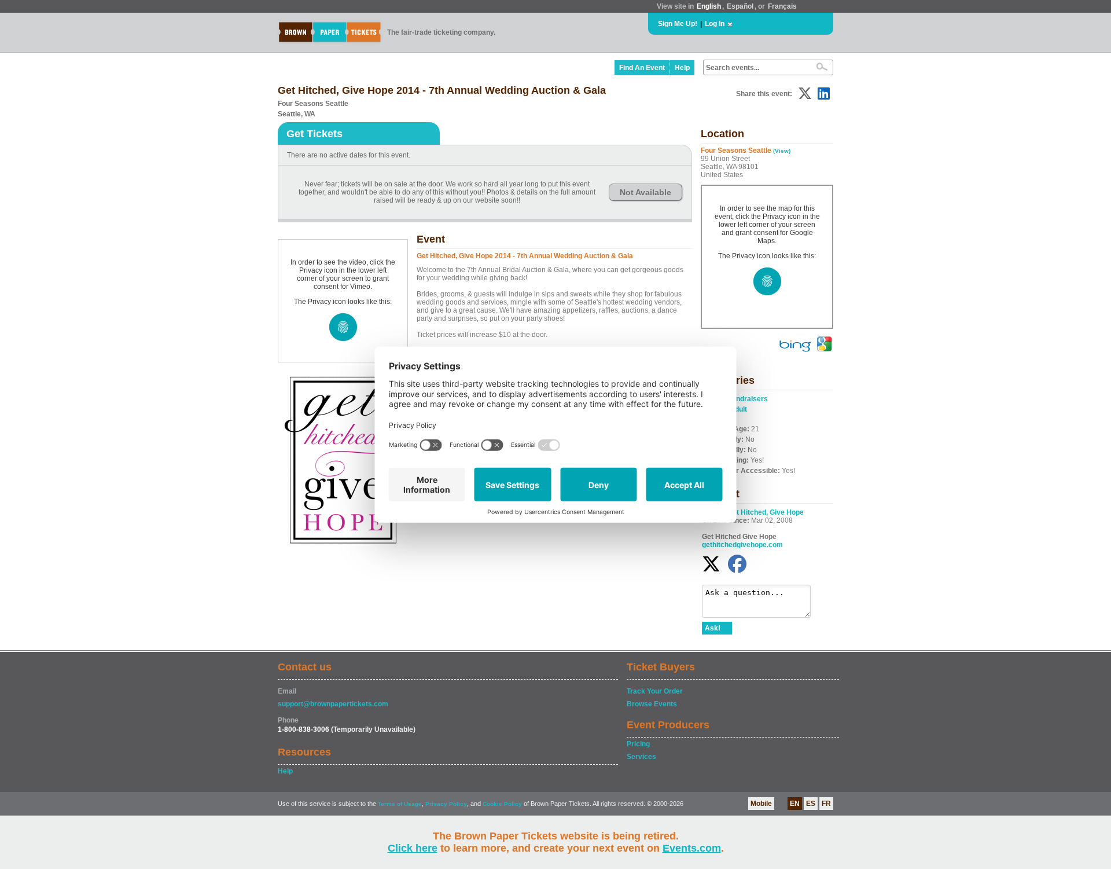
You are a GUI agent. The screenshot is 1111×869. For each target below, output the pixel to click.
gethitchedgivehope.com (742, 545)
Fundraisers (748, 399)
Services (641, 757)
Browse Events (652, 704)
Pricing (638, 744)
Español (740, 6)
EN (795, 804)
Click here (412, 848)
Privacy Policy (446, 804)
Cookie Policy (502, 804)
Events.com (692, 848)
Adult (738, 409)
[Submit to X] (805, 93)
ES (810, 804)
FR (826, 804)
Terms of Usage (400, 804)
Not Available (645, 192)
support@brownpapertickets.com (333, 704)
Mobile (761, 804)
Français (782, 6)
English (709, 6)
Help (682, 68)
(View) (781, 151)
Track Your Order (655, 691)
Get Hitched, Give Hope (765, 512)
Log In (714, 24)
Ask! (712, 628)
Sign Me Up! (677, 24)
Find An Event (642, 68)
